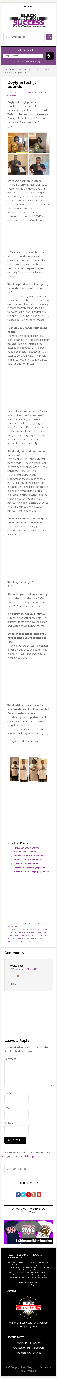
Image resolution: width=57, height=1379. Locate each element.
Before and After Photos (32, 924)
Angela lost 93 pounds (28, 1352)
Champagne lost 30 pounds (31, 867)
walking (11, 938)
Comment (10, 1058)
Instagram (12, 927)
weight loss (23, 938)
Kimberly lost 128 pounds (29, 855)
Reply (12, 983)
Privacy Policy (28, 1285)
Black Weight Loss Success (28, 20)
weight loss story (25, 942)
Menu (31, 6)
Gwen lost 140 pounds (27, 863)
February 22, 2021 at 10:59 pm (23, 969)
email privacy (35, 62)
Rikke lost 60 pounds (26, 847)
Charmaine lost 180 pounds (28, 1347)
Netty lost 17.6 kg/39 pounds (31, 871)
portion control (38, 936)
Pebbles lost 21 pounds (29, 1343)
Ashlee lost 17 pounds (27, 859)
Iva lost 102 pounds (25, 851)
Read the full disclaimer (28, 1282)
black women (28, 930)
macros (25, 936)
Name (8, 1092)
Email (8, 1108)
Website (9, 1123)
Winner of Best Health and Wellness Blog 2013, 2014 (28, 1324)
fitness (17, 936)
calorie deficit (29, 933)
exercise (42, 933)
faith (9, 936)
